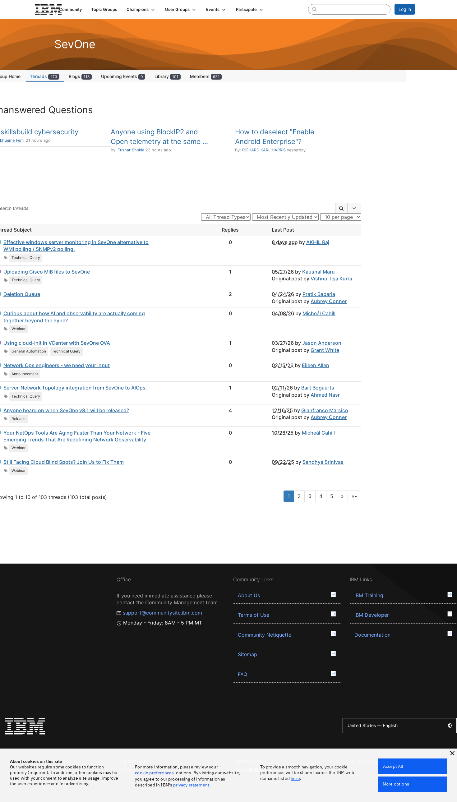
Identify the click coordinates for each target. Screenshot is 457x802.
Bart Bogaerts (317, 388)
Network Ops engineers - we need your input (56, 365)
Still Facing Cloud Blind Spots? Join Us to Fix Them (63, 462)
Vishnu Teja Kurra (331, 278)
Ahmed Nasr (325, 395)
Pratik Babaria (318, 294)
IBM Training (368, 595)
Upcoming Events (122, 76)
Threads (43, 76)
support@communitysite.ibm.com (162, 613)
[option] (173, 141)
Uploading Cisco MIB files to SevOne (46, 272)
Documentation (372, 635)
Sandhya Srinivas (323, 462)
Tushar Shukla (131, 150)
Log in (405, 9)
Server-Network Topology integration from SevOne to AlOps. (75, 388)
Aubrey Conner (329, 301)
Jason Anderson (321, 343)
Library (166, 76)
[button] (141, 9)
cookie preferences (154, 773)
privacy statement (191, 785)
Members (204, 76)
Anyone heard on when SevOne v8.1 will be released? (66, 410)
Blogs (79, 76)
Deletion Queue (21, 294)
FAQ (242, 674)
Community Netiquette (264, 635)
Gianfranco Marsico (324, 410)
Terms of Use (253, 615)
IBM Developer (371, 615)
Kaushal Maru (318, 272)
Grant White (325, 350)
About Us (249, 595)
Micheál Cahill (318, 313)
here (295, 778)
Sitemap (247, 654)
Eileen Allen (315, 365)
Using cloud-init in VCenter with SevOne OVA (56, 343)
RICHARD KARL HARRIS (264, 150)
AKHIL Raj (317, 242)
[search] (314, 9)
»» (354, 496)
